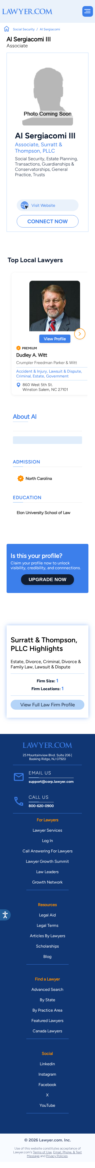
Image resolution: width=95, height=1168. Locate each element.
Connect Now (47, 221)
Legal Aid (47, 915)
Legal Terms (47, 925)
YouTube (47, 1105)
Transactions (27, 164)
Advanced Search (47, 989)
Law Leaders (47, 871)
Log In (47, 840)
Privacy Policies (57, 1156)
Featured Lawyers (47, 1020)
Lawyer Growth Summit (47, 861)
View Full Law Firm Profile (47, 705)
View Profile (55, 338)
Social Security (29, 158)
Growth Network (47, 882)
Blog (47, 956)
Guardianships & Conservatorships (44, 166)
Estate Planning (61, 158)
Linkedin (47, 1063)
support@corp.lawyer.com (51, 781)
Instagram (47, 1074)
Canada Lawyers (47, 1031)
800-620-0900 (41, 806)
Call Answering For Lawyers (47, 851)
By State (47, 999)
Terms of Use (42, 1152)
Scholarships (47, 946)
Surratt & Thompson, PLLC (38, 147)
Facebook (47, 1084)
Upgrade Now (47, 579)
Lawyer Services (47, 830)
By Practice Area (47, 1010)
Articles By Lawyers (47, 935)
